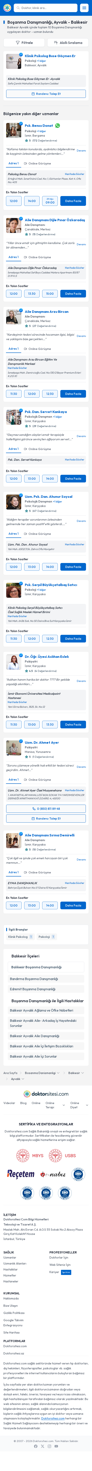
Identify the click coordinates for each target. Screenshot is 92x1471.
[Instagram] (49, 1446)
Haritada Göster (74, 174)
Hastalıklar (10, 1269)
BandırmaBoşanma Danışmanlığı (34, 979)
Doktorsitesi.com (15, 1346)
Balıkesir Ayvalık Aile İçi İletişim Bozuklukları (41, 1046)
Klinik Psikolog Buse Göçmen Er (50, 56)
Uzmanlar (9, 1257)
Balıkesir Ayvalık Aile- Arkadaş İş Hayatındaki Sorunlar (43, 1023)
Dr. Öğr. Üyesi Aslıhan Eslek (47, 656)
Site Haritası (11, 1332)
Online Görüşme (39, 163)
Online (36, 1103)
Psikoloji (30, 61)
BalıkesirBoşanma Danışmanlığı (36, 967)
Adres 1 (14, 163)
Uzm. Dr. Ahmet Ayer (42, 742)
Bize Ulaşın (10, 1306)
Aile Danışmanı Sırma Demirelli (49, 835)
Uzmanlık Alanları (14, 1263)
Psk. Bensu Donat (39, 125)
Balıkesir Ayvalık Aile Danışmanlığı (34, 1036)
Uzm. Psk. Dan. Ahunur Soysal (48, 496)
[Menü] (84, 8)
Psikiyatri (31, 661)
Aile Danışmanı (35, 225)
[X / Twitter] (42, 1446)
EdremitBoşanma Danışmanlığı (32, 989)
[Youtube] (56, 1446)
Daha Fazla (73, 201)
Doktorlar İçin (58, 1257)
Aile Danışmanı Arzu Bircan (46, 311)
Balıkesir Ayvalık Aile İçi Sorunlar (33, 1056)
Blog (23, 1103)
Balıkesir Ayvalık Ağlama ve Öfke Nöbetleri (41, 1010)
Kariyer (59, 1272)
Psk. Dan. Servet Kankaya (46, 412)
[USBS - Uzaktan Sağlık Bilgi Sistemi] (62, 1155)
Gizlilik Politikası (14, 1313)
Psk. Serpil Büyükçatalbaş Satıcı (51, 585)
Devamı (81, 150)
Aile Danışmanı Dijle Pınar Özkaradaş (55, 220)
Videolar (9, 1103)
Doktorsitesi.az (13, 1353)
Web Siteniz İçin (60, 1265)
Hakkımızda (11, 1298)
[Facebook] (35, 1446)
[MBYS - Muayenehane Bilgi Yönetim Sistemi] (29, 1155)
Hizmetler (9, 1275)
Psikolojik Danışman (38, 417)
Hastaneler (10, 1281)
